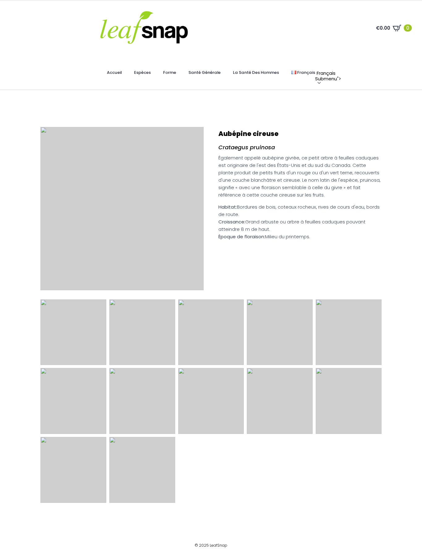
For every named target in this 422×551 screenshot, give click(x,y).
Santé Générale (204, 72)
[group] (122, 208)
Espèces (142, 72)
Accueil (114, 72)
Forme (169, 72)
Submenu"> (318, 73)
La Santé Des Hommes (256, 72)
